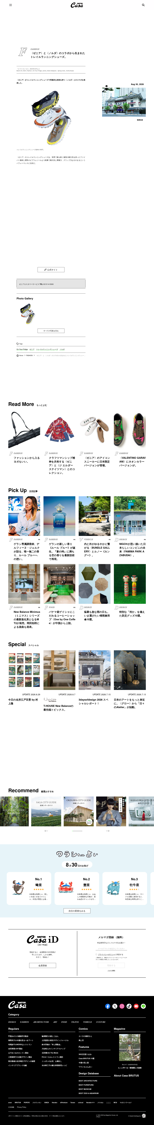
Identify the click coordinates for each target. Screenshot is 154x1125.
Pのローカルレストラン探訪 (52, 1057)
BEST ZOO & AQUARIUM (88, 1093)
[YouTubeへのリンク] (136, 1006)
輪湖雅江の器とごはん (50, 1036)
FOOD (64, 1022)
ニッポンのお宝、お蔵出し (52, 1061)
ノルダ (62, 349)
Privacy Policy (21, 1107)
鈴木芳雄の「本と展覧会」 (52, 1044)
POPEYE (27, 1102)
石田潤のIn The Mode (50, 1053)
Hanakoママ (90, 1102)
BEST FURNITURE (86, 1085)
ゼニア (31, 349)
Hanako (54, 1102)
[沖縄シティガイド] (79, 811)
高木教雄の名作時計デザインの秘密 (21, 1061)
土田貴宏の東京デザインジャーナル (55, 1040)
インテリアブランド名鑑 (17, 1065)
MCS (115, 1102)
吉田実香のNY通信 (15, 1048)
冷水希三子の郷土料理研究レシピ (54, 1065)
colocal (80, 1102)
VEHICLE (87, 1022)
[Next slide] (107, 831)
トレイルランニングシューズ (47, 349)
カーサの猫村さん (85, 1036)
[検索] (143, 5)
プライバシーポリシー (106, 954)
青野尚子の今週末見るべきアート (20, 1040)
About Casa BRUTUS (126, 1075)
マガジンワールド (126, 1102)
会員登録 (42, 965)
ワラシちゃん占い (85, 1067)
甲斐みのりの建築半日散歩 (18, 1036)
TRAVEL (75, 1022)
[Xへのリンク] (114, 1006)
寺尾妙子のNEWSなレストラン (20, 1044)
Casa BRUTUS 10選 (86, 1058)
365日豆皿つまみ (85, 1054)
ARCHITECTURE (41, 1022)
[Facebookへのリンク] (107, 1006)
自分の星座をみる (77, 910)
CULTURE (100, 1022)
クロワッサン (37, 1102)
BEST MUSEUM (85, 1089)
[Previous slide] (46, 831)
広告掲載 (11, 1107)
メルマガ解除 (111, 970)
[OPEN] (10, 5)
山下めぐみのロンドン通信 (18, 1053)
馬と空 (81, 1040)
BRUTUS (18, 1102)
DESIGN (12, 1022)
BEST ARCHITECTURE (88, 1081)
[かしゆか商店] (111, 811)
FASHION (24, 1022)
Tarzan (72, 1102)
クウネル (100, 1102)
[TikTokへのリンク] (129, 1006)
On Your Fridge (22, 349)
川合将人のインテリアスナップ (53, 1048)
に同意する (110, 954)
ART (55, 1022)
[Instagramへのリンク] (121, 1006)
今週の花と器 (84, 1062)
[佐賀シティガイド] (46, 811)
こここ (108, 1102)
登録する (111, 965)
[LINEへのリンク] (143, 1006)
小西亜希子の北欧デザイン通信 (20, 1057)
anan (10, 1102)
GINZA (46, 1102)
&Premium (63, 1102)
